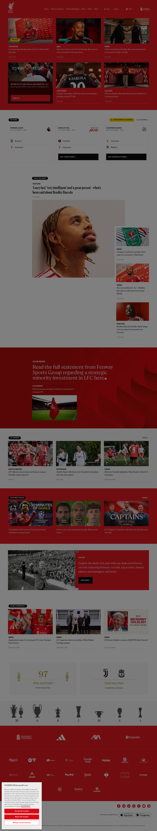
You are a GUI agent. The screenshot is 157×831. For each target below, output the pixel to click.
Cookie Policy (26, 806)
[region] (22, 805)
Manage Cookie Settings (22, 822)
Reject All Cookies (22, 817)
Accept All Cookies (22, 811)
